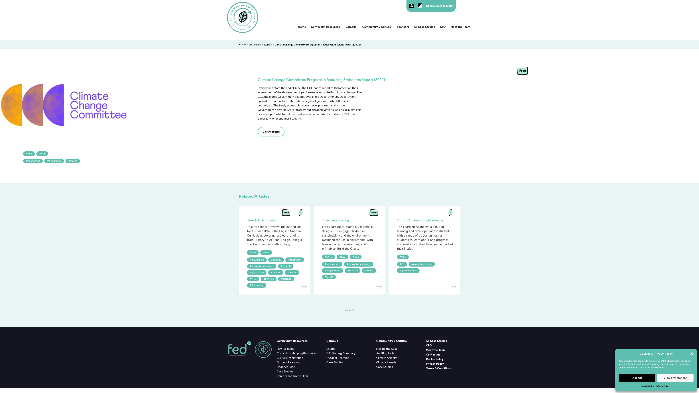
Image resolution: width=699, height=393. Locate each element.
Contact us (433, 354)
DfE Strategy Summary (341, 353)
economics (34, 160)
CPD (429, 345)
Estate (330, 348)
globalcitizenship (422, 264)
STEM (330, 276)
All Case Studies (437, 341)
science (287, 278)
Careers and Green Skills (292, 376)
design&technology (263, 266)
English (287, 266)
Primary (353, 270)
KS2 (356, 256)
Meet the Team (436, 350)
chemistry (295, 259)
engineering (333, 270)
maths (73, 160)
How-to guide (286, 348)
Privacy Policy (663, 386)
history (277, 272)
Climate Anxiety (387, 358)
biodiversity (333, 264)
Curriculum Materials (260, 44)
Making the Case (387, 348)
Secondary (258, 285)
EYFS (329, 256)
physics (269, 278)
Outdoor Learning (289, 362)
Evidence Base (286, 367)
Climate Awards (386, 362)
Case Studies (285, 371)
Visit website (271, 131)
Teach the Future (261, 220)
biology (277, 259)
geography (55, 160)
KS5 (43, 153)
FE (403, 264)
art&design (258, 259)
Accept (637, 378)
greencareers (409, 270)
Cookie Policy (647, 386)
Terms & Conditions (439, 368)
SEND (370, 270)
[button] (692, 354)
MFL (254, 278)
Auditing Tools (385, 353)
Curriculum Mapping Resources (297, 353)
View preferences (675, 378)
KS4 (30, 153)
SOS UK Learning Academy (420, 220)
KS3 (254, 252)
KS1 (343, 256)
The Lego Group (336, 220)
